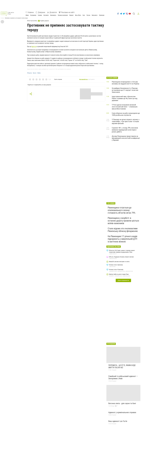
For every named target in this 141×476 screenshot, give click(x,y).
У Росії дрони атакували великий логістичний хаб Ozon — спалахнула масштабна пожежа (124, 107)
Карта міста (94, 15)
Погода (88, 15)
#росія (34, 73)
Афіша (27, 15)
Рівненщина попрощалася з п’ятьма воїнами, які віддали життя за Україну (125, 83)
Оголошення (33, 15)
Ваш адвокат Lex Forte (117, 421)
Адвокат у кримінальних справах (122, 412)
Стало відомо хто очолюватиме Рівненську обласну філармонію (123, 229)
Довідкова (101, 15)
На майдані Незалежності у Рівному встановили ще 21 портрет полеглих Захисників (125, 90)
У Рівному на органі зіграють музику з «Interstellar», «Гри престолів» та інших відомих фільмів (125, 121)
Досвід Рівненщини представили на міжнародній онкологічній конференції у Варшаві (126, 138)
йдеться (34, 46)
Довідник (41, 12)
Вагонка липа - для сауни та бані (122, 403)
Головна (40, 15)
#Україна (29, 73)
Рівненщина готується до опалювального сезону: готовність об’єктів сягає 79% (121, 210)
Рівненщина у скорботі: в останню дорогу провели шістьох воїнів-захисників (123, 221)
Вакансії (71, 15)
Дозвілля (53, 12)
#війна (39, 73)
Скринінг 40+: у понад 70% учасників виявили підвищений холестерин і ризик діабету (125, 130)
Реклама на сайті (67, 12)
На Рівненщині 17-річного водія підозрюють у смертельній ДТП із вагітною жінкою (122, 239)
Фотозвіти (46, 15)
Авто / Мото (78, 15)
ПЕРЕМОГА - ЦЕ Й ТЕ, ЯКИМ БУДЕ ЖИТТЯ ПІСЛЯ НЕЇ (122, 366)
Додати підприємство (123, 280)
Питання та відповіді (63, 15)
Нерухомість (53, 15)
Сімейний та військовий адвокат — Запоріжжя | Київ (123, 377)
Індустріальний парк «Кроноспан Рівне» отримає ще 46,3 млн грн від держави (124, 98)
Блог (84, 15)
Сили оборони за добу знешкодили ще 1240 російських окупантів (126, 114)
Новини (31, 12)
